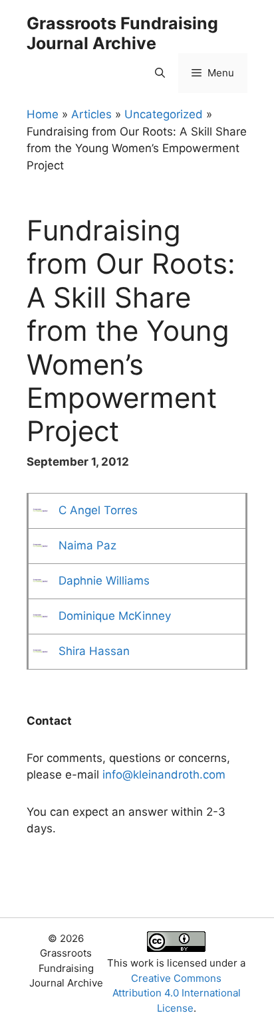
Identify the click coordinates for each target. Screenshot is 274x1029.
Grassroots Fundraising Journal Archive (122, 33)
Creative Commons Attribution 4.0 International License (176, 993)
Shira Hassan (94, 651)
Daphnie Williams (104, 580)
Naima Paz (87, 545)
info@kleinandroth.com (163, 774)
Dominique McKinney (115, 615)
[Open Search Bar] (160, 73)
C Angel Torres (98, 510)
